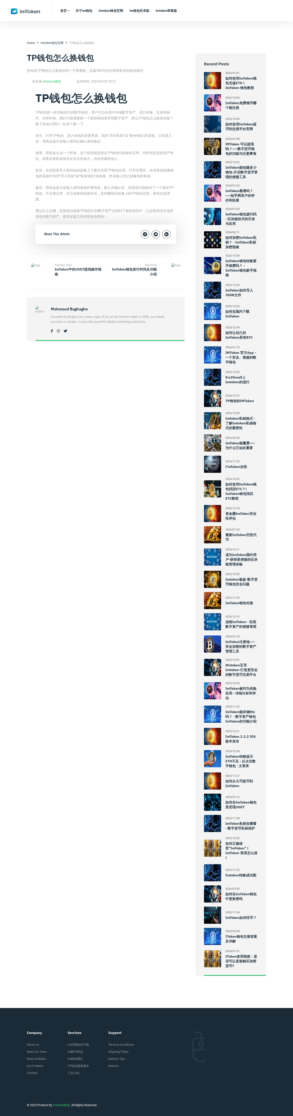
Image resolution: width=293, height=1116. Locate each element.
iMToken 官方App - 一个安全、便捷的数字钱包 (240, 357)
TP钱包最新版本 (78, 1066)
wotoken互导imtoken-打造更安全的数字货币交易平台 (241, 670)
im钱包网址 (75, 1058)
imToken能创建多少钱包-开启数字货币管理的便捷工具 (241, 172)
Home (31, 43)
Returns (113, 1066)
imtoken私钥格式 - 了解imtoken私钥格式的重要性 (240, 423)
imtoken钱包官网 (52, 43)
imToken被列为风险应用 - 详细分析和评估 (241, 693)
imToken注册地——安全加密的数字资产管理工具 (240, 646)
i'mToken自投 (236, 466)
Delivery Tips (116, 1058)
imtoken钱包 (52, 81)
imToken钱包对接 (239, 603)
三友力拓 (74, 1073)
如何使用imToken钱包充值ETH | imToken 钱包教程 (241, 83)
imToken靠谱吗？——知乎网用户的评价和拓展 (240, 195)
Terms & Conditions (121, 1044)
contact (32, 1073)
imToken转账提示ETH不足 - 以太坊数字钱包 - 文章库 (240, 761)
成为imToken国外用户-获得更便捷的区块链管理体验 (241, 559)
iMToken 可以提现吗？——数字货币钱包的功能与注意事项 (240, 149)
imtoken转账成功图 (240, 875)
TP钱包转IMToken (239, 401)
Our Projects (35, 1066)
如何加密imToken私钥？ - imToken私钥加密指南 (241, 242)
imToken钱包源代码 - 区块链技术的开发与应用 (241, 219)
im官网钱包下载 (78, 1044)
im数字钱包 (75, 1051)
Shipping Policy (118, 1051)
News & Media (36, 1058)
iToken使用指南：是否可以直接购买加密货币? (241, 961)
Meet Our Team (37, 1051)
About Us (33, 1044)
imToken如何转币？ (241, 917)
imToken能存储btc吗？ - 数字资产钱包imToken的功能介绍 (241, 716)
